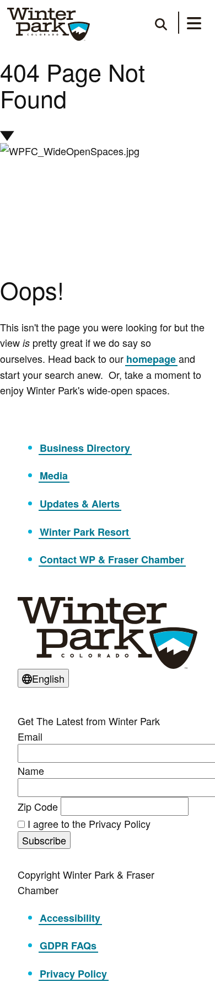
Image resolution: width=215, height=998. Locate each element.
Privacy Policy (73, 974)
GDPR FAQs (68, 945)
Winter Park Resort (84, 532)
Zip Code (38, 806)
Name (31, 770)
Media (54, 475)
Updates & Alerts (80, 504)
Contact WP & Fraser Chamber (112, 559)
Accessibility (70, 918)
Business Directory (85, 448)
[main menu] (194, 25)
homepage (151, 359)
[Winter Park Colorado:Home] (48, 24)
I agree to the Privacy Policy (89, 823)
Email (30, 736)
